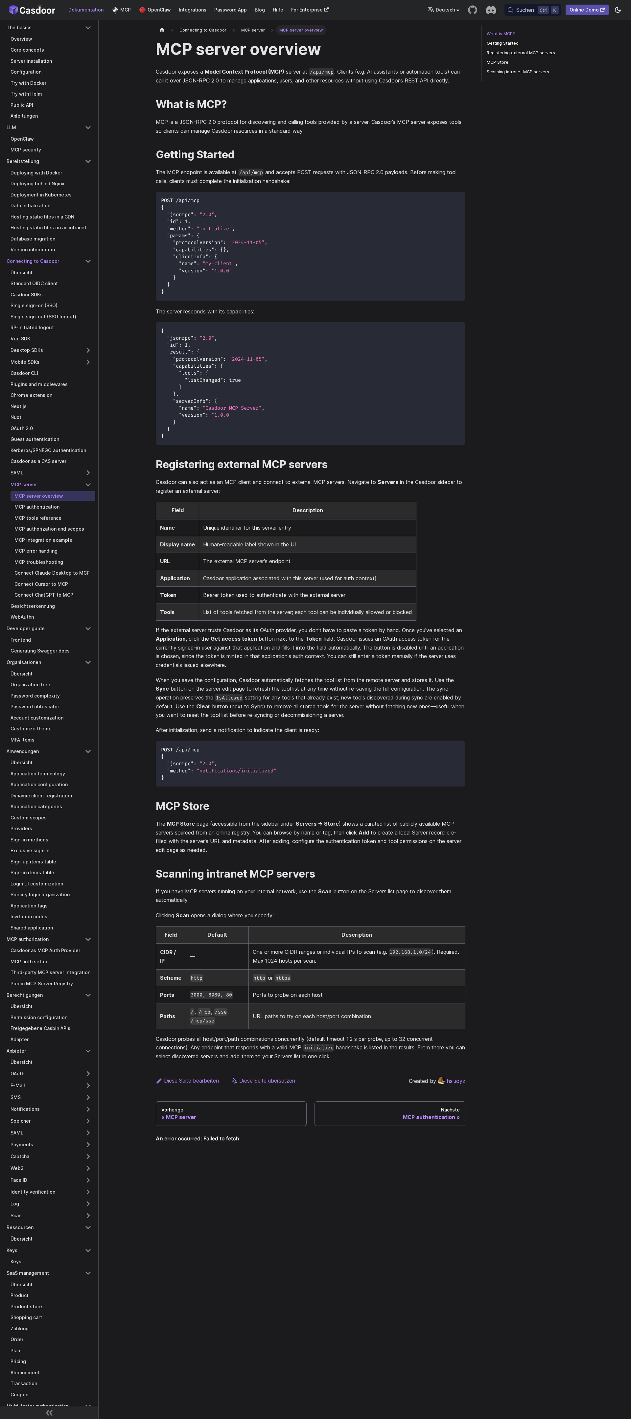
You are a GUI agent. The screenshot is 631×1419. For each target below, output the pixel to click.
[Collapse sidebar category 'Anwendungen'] (88, 751)
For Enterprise (307, 9)
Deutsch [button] (445, 9)
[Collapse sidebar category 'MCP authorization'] (88, 939)
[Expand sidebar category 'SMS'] (88, 1097)
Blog (260, 9)
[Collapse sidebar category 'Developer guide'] (88, 628)
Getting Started (503, 43)
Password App (230, 9)
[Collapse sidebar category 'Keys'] (88, 1250)
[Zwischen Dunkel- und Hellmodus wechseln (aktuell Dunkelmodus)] (618, 10)
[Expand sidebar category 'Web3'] (88, 1168)
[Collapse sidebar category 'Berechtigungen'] (88, 995)
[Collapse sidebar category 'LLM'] (88, 127)
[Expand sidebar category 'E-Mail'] (88, 1085)
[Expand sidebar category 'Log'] (88, 1204)
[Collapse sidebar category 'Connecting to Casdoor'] (88, 261)
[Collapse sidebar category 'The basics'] (88, 27)
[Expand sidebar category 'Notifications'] (88, 1109)
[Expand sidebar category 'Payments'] (88, 1144)
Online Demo (584, 9)
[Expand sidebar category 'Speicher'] (88, 1121)
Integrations (192, 9)
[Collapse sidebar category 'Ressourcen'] (88, 1227)
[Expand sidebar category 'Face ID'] (88, 1180)
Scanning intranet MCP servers (518, 71)
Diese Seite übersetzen (267, 1080)
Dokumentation (86, 9)
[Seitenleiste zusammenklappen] (49, 1412)
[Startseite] (162, 30)
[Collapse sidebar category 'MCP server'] (88, 484)
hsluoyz (456, 1081)
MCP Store (497, 62)
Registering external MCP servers (521, 52)
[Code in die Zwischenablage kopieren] (457, 200)
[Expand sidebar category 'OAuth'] (88, 1073)
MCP (125, 9)
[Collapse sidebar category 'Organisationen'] (88, 662)
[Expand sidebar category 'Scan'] (88, 1215)
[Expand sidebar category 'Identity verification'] (88, 1192)
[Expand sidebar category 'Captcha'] (88, 1156)
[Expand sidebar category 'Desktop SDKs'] (88, 350)
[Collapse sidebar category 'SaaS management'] (88, 1273)
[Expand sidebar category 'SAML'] (88, 473)
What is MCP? (501, 33)
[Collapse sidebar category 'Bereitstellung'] (88, 161)
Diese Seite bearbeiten (191, 1080)
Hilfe (278, 9)
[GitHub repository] (472, 9)
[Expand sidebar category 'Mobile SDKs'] (88, 362)
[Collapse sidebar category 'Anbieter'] (88, 1051)
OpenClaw (159, 9)
